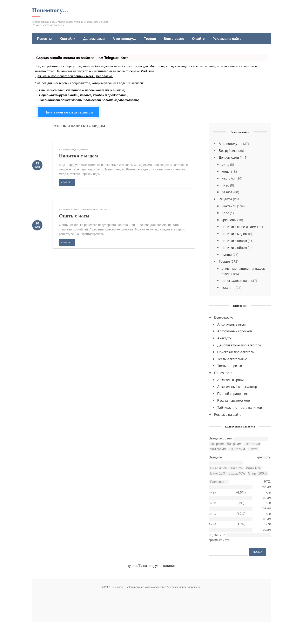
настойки (229, 178)
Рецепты (44, 38)
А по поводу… (124, 38)
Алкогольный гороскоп (234, 331)
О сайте (198, 38)
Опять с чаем (74, 215)
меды (226, 171)
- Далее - (67, 182)
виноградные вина (236, 280)
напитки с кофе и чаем (72, 209)
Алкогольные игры (231, 324)
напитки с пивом (234, 240)
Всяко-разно (174, 38)
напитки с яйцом (234, 247)
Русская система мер (233, 400)
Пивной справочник (232, 393)
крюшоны (229, 219)
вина (225, 164)
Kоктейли (67, 38)
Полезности (223, 372)
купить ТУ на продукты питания (152, 565)
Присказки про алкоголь (235, 352)
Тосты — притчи (229, 365)
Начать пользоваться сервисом (69, 112)
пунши (84, 149)
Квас (225, 212)
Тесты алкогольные (232, 359)
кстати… (228, 287)
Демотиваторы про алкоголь (239, 345)
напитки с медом (69, 149)
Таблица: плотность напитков (239, 407)
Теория (150, 38)
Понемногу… (50, 10)
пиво (225, 185)
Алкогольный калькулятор (237, 386)
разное (227, 192)
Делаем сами (94, 38)
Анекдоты (224, 338)
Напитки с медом (78, 155)
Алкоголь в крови (230, 379)
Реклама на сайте (227, 38)
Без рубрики (228, 150)
